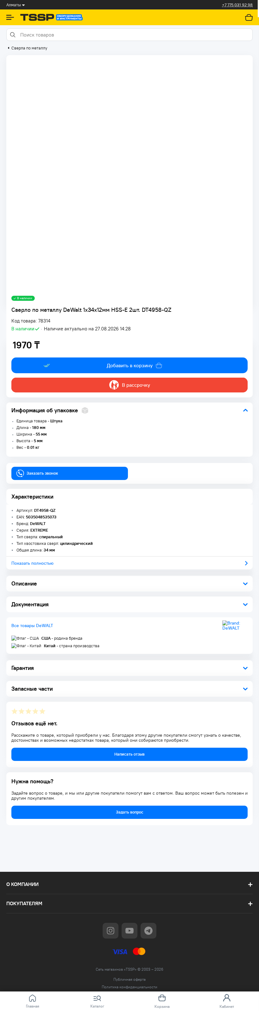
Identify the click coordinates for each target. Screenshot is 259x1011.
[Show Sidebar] (10, 17)
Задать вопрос (129, 812)
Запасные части (32, 688)
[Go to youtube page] (129, 931)
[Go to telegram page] (148, 931)
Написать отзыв (129, 754)
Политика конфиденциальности (129, 987)
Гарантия (22, 667)
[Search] (12, 35)
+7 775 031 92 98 (237, 5)
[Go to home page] (51, 17)
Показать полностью (32, 563)
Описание (24, 583)
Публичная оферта (129, 979)
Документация (30, 604)
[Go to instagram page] (110, 931)
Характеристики (32, 496)
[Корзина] (249, 17)
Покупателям (24, 903)
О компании (22, 884)
